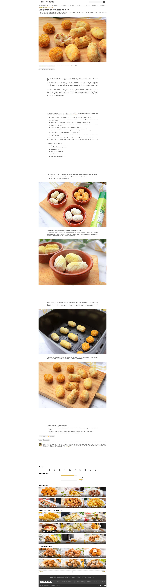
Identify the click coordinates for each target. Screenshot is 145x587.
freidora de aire (73, 114)
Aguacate (85, 577)
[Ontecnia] (101, 585)
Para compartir (46, 439)
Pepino (75, 576)
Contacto (96, 581)
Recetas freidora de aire (49, 69)
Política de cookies (88, 581)
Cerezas (90, 576)
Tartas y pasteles (57, 577)
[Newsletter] (95, 470)
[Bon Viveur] (47, 2)
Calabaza (78, 577)
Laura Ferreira (47, 443)
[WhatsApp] (55, 470)
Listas (93, 577)
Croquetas (41, 69)
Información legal (70, 581)
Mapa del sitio (102, 581)
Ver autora (68, 446)
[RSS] (90, 470)
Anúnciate (58, 581)
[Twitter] (70, 470)
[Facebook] (65, 470)
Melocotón (68, 576)
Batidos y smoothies (62, 576)
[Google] (49, 470)
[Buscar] (104, 2)
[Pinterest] (75, 470)
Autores (63, 581)
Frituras (40, 439)
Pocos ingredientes (72, 577)
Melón (78, 576)
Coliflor (81, 577)
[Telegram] (60, 470)
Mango (72, 576)
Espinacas (89, 577)
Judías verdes (82, 576)
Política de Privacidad (79, 581)
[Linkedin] (85, 470)
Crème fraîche (103, 572)
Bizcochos (62, 577)
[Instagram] (80, 470)
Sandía (87, 576)
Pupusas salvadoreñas (43, 572)
